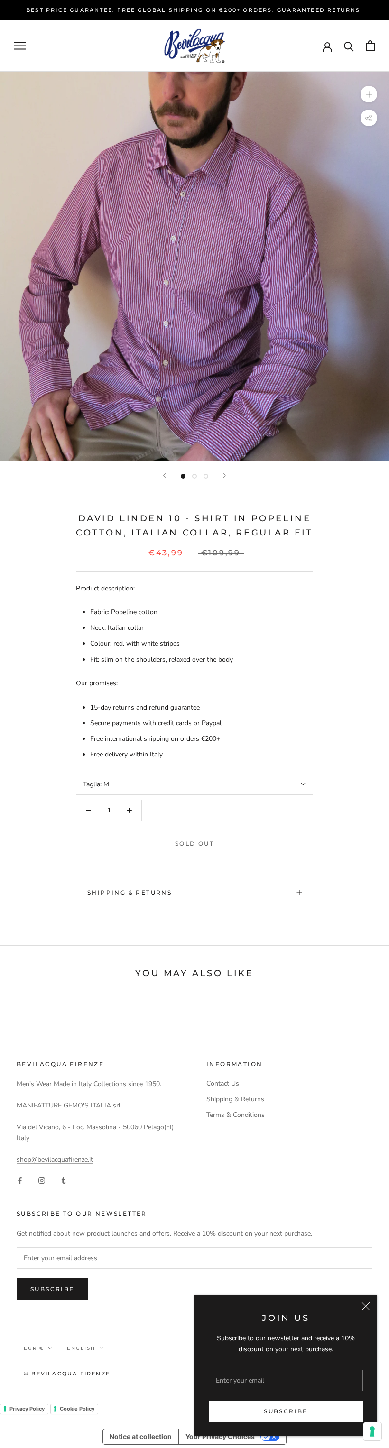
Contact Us (222, 1083)
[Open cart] (370, 45)
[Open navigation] (20, 46)
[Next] (224, 475)
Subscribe (286, 1411)
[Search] (349, 46)
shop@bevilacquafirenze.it (55, 1159)
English (81, 1348)
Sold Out (194, 843)
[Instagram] (41, 1179)
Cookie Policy (77, 1408)
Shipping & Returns (129, 892)
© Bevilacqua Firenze (67, 1373)
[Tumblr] (63, 1179)
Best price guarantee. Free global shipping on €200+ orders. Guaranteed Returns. (194, 10)
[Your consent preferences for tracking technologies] (372, 1431)
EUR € (34, 1348)
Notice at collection (141, 1436)
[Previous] (164, 475)
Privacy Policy (27, 1408)
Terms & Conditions (235, 1114)
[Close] (365, 1306)
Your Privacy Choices (220, 1436)
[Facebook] (20, 1179)
